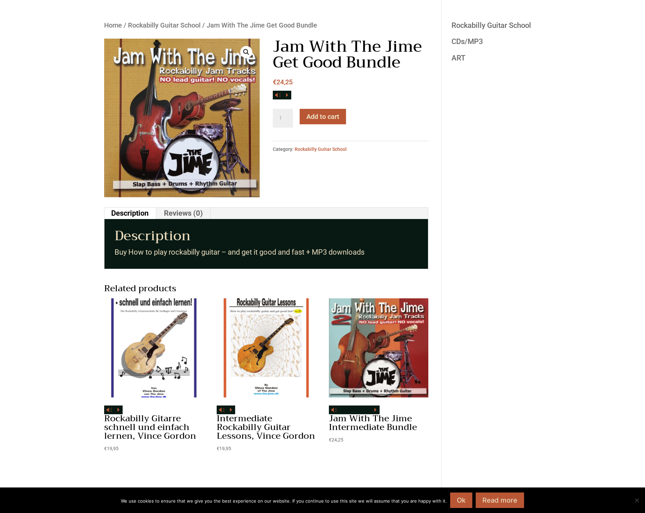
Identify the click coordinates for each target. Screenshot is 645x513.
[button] (246, 52)
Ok (461, 500)
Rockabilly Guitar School (164, 25)
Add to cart (322, 117)
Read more (499, 500)
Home (113, 25)
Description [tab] (129, 213)
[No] (636, 500)
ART (458, 58)
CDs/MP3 (467, 41)
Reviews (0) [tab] (183, 213)
